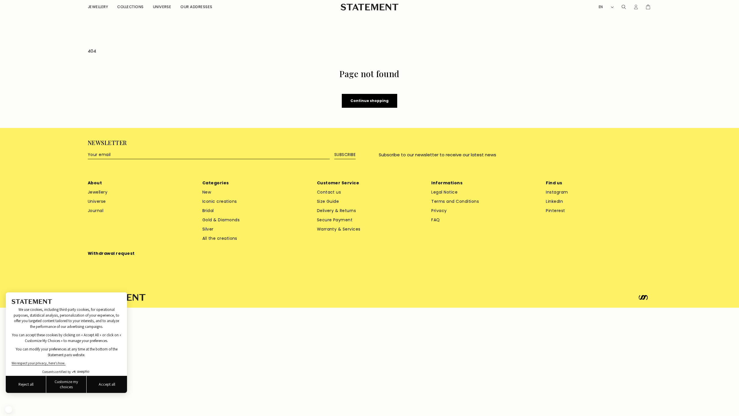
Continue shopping (369, 100)
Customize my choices (66, 384)
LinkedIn (554, 201)
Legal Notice (444, 192)
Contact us (329, 192)
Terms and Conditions (455, 201)
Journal (95, 210)
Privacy (439, 210)
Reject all (25, 384)
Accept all (107, 384)
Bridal (208, 210)
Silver (208, 229)
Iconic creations (219, 201)
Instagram (557, 192)
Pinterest (555, 210)
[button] (98, 7)
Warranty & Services (339, 229)
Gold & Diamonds (221, 220)
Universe (97, 201)
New (206, 192)
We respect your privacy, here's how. (39, 363)
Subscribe (345, 154)
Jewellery (97, 192)
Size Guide (328, 201)
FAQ (435, 220)
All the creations (219, 238)
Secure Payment (335, 220)
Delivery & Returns (336, 210)
